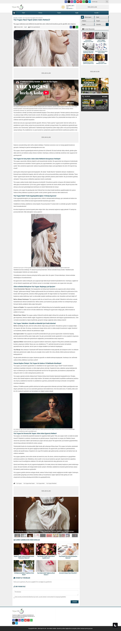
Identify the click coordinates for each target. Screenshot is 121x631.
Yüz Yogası (19, 483)
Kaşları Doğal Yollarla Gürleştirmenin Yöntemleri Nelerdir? (24, 557)
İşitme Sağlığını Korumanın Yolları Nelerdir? (101, 42)
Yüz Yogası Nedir (40, 483)
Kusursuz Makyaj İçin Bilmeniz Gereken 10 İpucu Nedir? (34, 531)
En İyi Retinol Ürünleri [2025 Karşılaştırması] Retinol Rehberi (88, 63)
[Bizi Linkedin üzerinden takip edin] (75, 1)
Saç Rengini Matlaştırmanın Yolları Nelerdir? (101, 63)
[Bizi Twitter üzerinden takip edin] (69, 1)
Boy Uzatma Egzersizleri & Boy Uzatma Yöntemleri (101, 53)
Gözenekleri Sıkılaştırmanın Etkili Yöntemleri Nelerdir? (88, 42)
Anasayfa (15, 17)
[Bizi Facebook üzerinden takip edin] (66, 1)
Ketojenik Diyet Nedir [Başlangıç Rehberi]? (88, 52)
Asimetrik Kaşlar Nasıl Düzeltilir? (68, 573)
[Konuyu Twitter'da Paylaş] (74, 27)
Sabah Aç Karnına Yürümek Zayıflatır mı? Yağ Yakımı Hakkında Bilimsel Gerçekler (94, 91)
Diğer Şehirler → (70, 8)
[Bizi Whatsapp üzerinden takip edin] (83, 1)
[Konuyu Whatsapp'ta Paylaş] (77, 27)
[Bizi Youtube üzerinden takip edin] (78, 1)
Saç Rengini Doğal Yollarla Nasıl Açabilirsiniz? (46, 557)
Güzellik (20, 17)
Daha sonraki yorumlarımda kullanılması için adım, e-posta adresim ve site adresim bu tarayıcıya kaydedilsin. (40, 596)
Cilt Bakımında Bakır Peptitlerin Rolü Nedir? (24, 573)
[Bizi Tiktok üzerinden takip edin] (86, 1)
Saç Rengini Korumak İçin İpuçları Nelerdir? (68, 557)
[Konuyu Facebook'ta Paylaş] (71, 27)
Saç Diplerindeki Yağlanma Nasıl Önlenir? (46, 573)
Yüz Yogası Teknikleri (51, 483)
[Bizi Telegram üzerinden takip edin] (89, 1)
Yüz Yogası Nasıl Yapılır (29, 483)
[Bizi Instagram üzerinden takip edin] (72, 1)
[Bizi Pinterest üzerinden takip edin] (81, 1)
